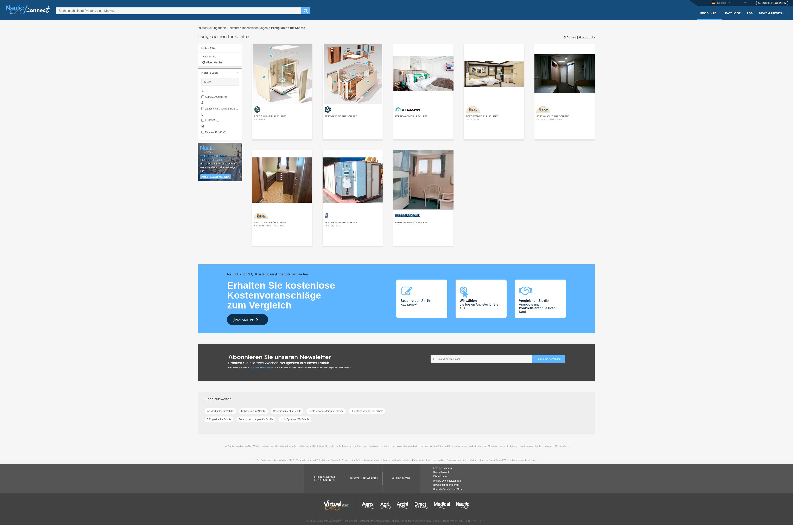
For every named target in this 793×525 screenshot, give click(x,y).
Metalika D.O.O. (215, 132)
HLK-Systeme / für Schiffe (295, 419)
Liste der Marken (442, 468)
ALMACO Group (216, 97)
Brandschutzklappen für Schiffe (256, 419)
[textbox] (179, 10)
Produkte (708, 13)
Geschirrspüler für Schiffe (287, 411)
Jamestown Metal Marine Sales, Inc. (222, 108)
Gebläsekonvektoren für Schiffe (326, 411)
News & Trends (770, 13)
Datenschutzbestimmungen (263, 368)
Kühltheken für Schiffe (253, 411)
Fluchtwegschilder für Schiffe (367, 411)
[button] (220, 72)
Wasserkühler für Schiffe (220, 411)
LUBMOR (212, 120)
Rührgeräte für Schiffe (219, 419)
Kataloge (733, 13)
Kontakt (282, 50)
